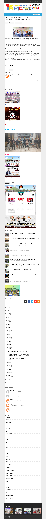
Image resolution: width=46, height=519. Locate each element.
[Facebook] (28, 1)
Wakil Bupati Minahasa (10, 500)
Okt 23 (9, 362)
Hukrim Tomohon (9, 433)
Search (41, 14)
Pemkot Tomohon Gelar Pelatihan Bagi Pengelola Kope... (18, 354)
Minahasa (7, 450)
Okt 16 (9, 347)
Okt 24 (9, 363)
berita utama (8, 423)
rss (38, 301)
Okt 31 (9, 373)
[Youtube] (35, 1)
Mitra (7, 456)
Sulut (7, 490)
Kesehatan (7, 439)
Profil (7, 481)
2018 (7, 311)
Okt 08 (9, 337)
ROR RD (7, 486)
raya (6, 484)
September (10, 327)
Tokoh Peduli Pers (9, 495)
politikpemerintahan (9, 478)
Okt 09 (9, 338)
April (8, 320)
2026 (8, 385)
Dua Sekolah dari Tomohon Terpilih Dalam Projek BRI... (18, 358)
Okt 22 (9, 361)
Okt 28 (9, 369)
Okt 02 (9, 330)
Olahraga (7, 461)
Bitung (7, 425)
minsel (7, 453)
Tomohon (11, 63)
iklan (6, 434)
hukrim (7, 431)
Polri (7, 479)
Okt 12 (9, 341)
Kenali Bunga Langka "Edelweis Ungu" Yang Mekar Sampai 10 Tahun (22, 259)
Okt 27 (9, 368)
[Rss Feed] (40, 1)
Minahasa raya (8, 451)
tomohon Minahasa (9, 498)
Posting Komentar (8, 86)
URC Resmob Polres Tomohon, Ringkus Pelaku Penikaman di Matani (17, 131)
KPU (6, 442)
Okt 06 (9, 334)
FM (9, 517)
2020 (8, 314)
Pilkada (7, 472)
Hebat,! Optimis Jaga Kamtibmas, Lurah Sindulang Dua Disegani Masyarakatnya (24, 264)
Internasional (8, 436)
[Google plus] (33, 1)
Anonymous (12, 390)
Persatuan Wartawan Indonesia (12, 470)
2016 (7, 308)
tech (6, 492)
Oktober (9, 328)
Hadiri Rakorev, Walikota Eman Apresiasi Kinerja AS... (17, 351)
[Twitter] (30, 1)
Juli (8, 324)
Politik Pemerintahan (10, 476)
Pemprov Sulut (8, 464)
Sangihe (7, 487)
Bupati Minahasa (9, 428)
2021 (7, 378)
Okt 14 (9, 344)
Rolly (11, 404)
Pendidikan (8, 467)
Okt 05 (9, 333)
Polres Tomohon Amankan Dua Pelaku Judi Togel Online (20, 269)
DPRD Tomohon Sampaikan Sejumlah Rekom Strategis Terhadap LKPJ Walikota (24, 238)
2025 (8, 383)
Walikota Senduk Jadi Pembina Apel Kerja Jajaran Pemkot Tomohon (22, 254)
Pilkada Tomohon (9, 475)
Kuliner (7, 445)
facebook (29, 301)
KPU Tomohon (8, 444)
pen (6, 465)
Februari (9, 317)
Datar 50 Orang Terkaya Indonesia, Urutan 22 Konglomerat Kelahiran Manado (24, 274)
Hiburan (7, 430)
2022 (8, 379)
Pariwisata (8, 462)
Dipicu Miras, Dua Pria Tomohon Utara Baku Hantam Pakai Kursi (21, 248)
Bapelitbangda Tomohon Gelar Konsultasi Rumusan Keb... (18, 355)
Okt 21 (9, 359)
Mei (8, 321)
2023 (8, 380)
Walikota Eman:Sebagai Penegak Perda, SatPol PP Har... (18, 352)
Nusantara (8, 459)
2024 (8, 382)
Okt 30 (9, 372)
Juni (8, 323)
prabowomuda (12, 408)
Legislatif (7, 447)
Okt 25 (9, 365)
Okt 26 (9, 366)
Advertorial (8, 417)
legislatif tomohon (9, 448)
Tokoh (7, 493)
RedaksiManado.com (13, 38)
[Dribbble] (37, 1)
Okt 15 (9, 345)
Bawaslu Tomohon (9, 422)
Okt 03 (9, 331)
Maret (9, 318)
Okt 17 (9, 348)
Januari (9, 316)
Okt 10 (9, 340)
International (8, 437)
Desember (9, 376)
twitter (32, 301)
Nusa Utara (8, 458)
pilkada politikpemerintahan (11, 473)
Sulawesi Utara (8, 489)
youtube (35, 301)
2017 (7, 310)
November (10, 375)
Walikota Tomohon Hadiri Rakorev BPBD (20, 20)
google (25, 301)
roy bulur (11, 399)
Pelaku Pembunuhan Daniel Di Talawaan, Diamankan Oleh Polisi (21, 243)
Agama (7, 419)
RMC (9, 516)
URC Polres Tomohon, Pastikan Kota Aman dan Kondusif (20, 279)
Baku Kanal (8, 420)
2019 (7, 313)
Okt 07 (9, 335)
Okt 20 (9, 350)
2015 (7, 307)
